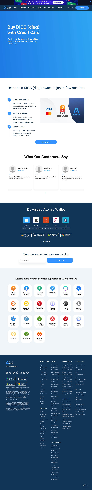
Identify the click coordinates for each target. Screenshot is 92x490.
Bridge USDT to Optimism (68, 416)
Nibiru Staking (54, 479)
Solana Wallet (54, 369)
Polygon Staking (55, 452)
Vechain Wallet (54, 425)
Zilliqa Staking (54, 469)
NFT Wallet (53, 401)
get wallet (46, 142)
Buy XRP (42, 421)
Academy (42, 389)
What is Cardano (79, 407)
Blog (41, 386)
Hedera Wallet (54, 410)
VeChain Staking (55, 467)
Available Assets (55, 445)
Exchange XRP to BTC (67, 372)
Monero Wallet (54, 367)
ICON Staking (54, 474)
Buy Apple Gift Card (80, 381)
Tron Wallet (54, 408)
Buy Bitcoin (42, 411)
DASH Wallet (54, 430)
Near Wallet (54, 386)
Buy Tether (42, 416)
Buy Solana (42, 440)
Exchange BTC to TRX (67, 381)
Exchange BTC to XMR (67, 369)
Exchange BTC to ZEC (67, 393)
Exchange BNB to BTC (67, 374)
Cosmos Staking (55, 457)
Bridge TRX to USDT (66, 428)
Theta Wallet (54, 381)
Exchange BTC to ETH (67, 365)
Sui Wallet (53, 435)
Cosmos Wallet (54, 432)
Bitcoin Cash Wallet (55, 413)
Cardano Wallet (54, 377)
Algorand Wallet (55, 379)
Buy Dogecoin (43, 431)
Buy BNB (42, 426)
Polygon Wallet (54, 396)
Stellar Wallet (54, 415)
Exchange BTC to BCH (67, 391)
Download (82, 8)
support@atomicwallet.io (12, 366)
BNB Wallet (53, 406)
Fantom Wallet (54, 391)
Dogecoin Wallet (55, 384)
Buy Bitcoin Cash (44, 419)
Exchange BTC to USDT (67, 377)
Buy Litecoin (43, 428)
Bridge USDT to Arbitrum (67, 414)
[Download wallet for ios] (39, 235)
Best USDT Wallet (80, 411)
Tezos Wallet (54, 398)
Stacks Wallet (54, 437)
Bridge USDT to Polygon (67, 421)
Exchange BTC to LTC (67, 384)
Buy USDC (42, 433)
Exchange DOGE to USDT (67, 389)
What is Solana (79, 399)
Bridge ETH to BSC (66, 407)
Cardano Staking (55, 472)
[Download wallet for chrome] (66, 235)
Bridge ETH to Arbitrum (67, 402)
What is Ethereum (80, 404)
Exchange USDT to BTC (67, 367)
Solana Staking (54, 477)
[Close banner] (90, 1)
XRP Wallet (53, 389)
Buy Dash (42, 448)
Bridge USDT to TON (66, 423)
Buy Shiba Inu (43, 436)
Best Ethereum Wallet (81, 409)
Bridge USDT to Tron (66, 426)
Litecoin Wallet (54, 393)
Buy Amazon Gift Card (81, 379)
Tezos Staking (54, 460)
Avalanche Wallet (55, 403)
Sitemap (42, 401)
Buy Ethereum (43, 414)
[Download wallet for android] (26, 235)
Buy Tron (42, 438)
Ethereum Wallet (55, 372)
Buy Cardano (43, 445)
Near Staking (54, 455)
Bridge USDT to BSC (66, 419)
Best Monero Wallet (80, 414)
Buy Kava (42, 443)
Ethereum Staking (55, 448)
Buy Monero (43, 423)
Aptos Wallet (54, 422)
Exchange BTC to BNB (67, 379)
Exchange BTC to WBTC (67, 386)
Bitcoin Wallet (54, 365)
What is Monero (79, 402)
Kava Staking (54, 450)
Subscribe (60, 260)
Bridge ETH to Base (66, 404)
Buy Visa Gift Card (80, 384)
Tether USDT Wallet (56, 374)
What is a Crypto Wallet (81, 392)
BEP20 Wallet (54, 420)
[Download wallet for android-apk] (53, 235)
